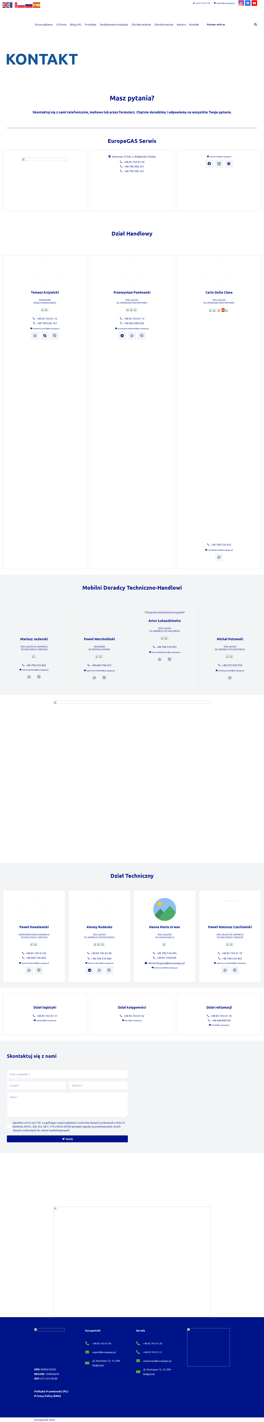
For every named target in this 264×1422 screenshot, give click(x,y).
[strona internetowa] (229, 164)
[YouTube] (254, 3)
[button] (255, 24)
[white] (49, 1343)
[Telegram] (122, 336)
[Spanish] (36, 4)
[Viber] (55, 336)
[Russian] (29, 4)
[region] (132, 59)
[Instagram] (241, 3)
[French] (14, 4)
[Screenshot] (132, 1262)
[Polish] (21, 4)
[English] (6, 4)
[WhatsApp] (35, 336)
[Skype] (45, 336)
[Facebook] (248, 3)
